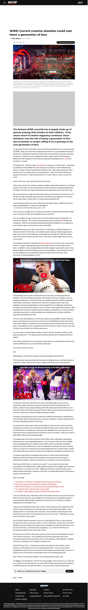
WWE (66, 159)
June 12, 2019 (41, 208)
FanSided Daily (20, 593)
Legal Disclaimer (35, 596)
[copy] (23, 42)
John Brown (16, 38)
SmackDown (40, 165)
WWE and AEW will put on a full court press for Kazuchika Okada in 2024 (39, 487)
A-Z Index (66, 596)
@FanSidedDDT (23, 205)
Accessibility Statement (52, 596)
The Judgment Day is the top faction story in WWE (32, 489)
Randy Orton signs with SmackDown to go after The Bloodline (36, 484)
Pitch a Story (34, 593)
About (17, 590)
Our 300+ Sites (68, 590)
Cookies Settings (21, 599)
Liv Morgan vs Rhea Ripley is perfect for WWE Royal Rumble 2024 (37, 491)
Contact (46, 590)
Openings (33, 590)
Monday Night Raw (45, 243)
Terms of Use (67, 593)
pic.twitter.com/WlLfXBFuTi (38, 205)
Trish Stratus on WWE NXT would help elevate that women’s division (38, 482)
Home (15, 577)
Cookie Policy (19, 596)
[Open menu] (4, 3)
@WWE (61, 203)
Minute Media (11, 603)
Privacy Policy (48, 593)
